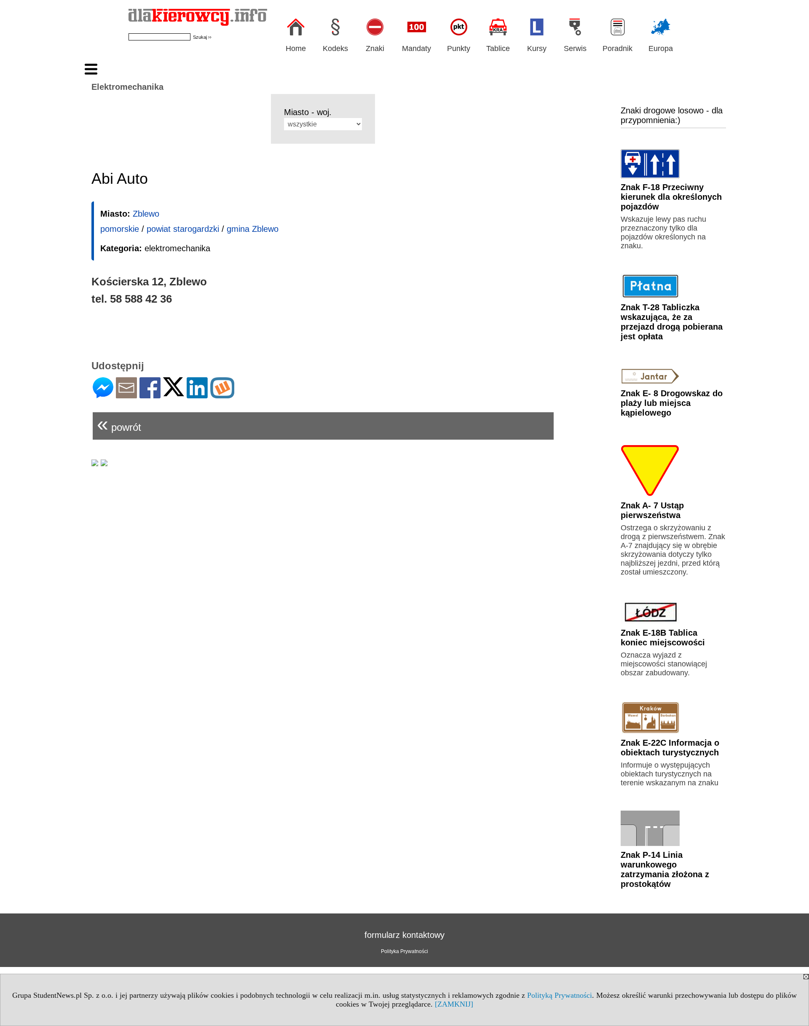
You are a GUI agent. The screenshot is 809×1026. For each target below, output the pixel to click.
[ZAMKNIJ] (454, 1004)
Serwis (575, 48)
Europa (660, 48)
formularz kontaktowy (404, 935)
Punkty (458, 48)
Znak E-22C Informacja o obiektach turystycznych (670, 747)
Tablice (498, 48)
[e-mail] (126, 394)
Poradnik (617, 48)
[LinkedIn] (197, 394)
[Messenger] (103, 394)
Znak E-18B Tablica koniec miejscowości (663, 637)
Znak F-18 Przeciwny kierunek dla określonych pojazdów (671, 197)
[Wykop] (222, 394)
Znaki (375, 48)
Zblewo (146, 213)
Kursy (536, 48)
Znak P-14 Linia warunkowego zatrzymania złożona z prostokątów (665, 869)
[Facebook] (150, 394)
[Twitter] (173, 392)
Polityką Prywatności (559, 995)
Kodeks (335, 48)
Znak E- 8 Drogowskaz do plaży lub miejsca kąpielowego (672, 403)
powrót (119, 424)
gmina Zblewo (253, 229)
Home (296, 48)
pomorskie (119, 229)
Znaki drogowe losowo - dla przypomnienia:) (672, 115)
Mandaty (416, 48)
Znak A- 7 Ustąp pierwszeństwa (652, 510)
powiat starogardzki (183, 229)
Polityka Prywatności (404, 951)
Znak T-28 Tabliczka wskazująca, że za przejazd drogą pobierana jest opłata (672, 322)
